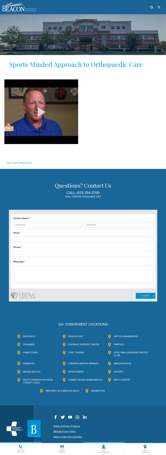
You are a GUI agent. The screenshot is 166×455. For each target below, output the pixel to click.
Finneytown (30, 352)
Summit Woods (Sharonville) (85, 379)
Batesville (29, 336)
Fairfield (119, 344)
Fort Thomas (76, 352)
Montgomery (76, 371)
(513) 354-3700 (88, 193)
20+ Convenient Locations (83, 324)
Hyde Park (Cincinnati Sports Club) (131, 354)
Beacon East (75, 336)
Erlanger (28, 344)
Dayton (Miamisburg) (126, 336)
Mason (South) (31, 371)
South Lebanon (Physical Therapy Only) (38, 381)
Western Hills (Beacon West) (62, 390)
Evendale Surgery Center (83, 344)
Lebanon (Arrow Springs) (83, 363)
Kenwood (28, 363)
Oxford (118, 371)
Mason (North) (122, 363)
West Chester (122, 379)
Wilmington (98, 390)
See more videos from (19, 163)
